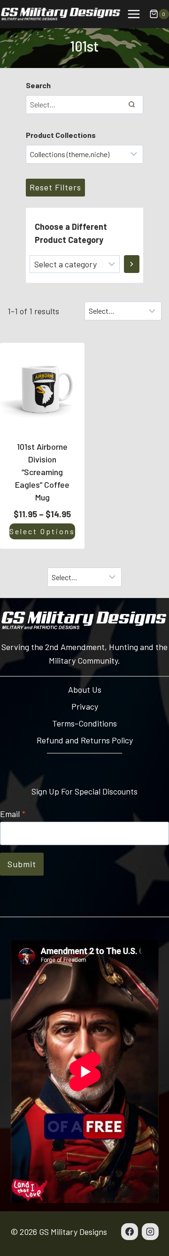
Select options (42, 531)
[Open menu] (134, 13)
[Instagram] (150, 1231)
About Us (84, 689)
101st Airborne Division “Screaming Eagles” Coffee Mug (42, 471)
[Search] (131, 104)
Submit (22, 864)
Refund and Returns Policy (85, 740)
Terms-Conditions (84, 723)
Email (12, 814)
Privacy (84, 706)
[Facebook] (129, 1231)
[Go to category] (131, 264)
